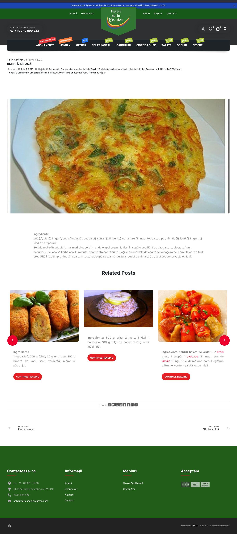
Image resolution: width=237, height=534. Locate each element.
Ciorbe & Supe (146, 43)
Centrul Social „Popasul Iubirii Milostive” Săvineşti (155, 69)
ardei (220, 352)
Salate (166, 43)
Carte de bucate (69, 69)
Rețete (158, 13)
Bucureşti (54, 69)
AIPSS (195, 526)
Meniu (146, 13)
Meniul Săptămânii (133, 483)
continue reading (27, 376)
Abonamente (45, 43)
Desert (198, 43)
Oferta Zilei (129, 489)
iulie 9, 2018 (27, 69)
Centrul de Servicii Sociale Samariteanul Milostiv (104, 69)
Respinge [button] (234, 5)
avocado (191, 356)
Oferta (81, 43)
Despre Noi (87, 13)
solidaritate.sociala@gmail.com (31, 501)
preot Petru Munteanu (87, 72)
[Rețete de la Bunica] (118, 19)
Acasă (73, 13)
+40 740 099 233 (26, 30)
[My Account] (203, 29)
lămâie (166, 361)
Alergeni (69, 494)
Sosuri (182, 43)
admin (14, 69)
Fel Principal (101, 43)
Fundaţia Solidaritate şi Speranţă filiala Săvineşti (33, 72)
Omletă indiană (19, 64)
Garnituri (124, 43)
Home (10, 60)
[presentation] (12, 340)
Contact (172, 13)
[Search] (225, 29)
